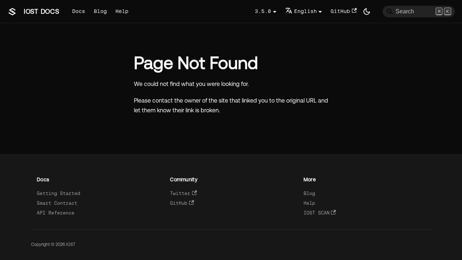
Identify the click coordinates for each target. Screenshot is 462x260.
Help (122, 11)
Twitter (180, 193)
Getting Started (58, 193)
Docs (78, 11)
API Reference (55, 213)
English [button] (305, 11)
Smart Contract (57, 203)
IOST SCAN (317, 213)
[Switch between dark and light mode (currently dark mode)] (366, 11)
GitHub (340, 11)
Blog (100, 11)
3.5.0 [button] (263, 11)
